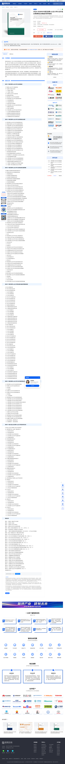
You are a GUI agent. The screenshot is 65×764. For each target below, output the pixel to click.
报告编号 (34, 21)
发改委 (7, 758)
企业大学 (35, 9)
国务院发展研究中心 (17, 758)
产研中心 (35, 3)
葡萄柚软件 (41, 758)
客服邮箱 (34, 26)
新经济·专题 (51, 750)
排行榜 (44, 3)
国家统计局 (10, 758)
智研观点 (14, 3)
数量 (34, 32)
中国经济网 (33, 758)
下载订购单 (50, 32)
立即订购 (39, 36)
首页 (4, 7)
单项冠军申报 (43, 751)
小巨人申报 (43, 750)
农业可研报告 (51, 744)
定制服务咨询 (18, 573)
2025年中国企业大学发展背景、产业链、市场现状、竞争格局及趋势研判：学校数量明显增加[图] (25, 732)
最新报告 (35, 744)
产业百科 (25, 3)
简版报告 (35, 750)
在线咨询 (49, 36)
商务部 (22, 758)
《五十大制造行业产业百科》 (32, 49)
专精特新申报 (43, 753)
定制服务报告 (43, 744)
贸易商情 (35, 747)
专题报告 (42, 754)
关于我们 (56, 0)
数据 (49, 3)
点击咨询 (32, 385)
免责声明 (58, 753)
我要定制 (60, 175)
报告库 (30, 3)
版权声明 (6, 41)
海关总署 (28, 758)
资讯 (40, 3)
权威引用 (58, 747)
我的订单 (61, 0)
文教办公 (11, 7)
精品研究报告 (43, 747)
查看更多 (54, 77)
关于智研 (58, 744)
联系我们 (58, 754)
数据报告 (50, 747)
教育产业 (15, 7)
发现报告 (37, 758)
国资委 (25, 758)
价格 (34, 29)
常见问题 (58, 750)
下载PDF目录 (59, 36)
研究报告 (20, 3)
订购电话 (34, 24)
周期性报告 (51, 751)
